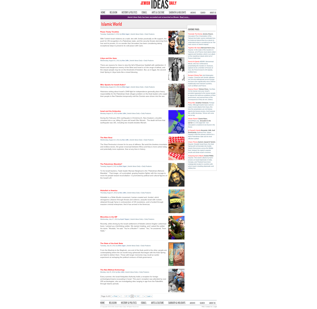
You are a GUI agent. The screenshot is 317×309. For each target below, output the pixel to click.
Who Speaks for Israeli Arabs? (113, 85)
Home (103, 12)
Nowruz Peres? (193, 89)
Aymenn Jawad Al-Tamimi (206, 142)
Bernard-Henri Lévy (207, 48)
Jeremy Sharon (208, 34)
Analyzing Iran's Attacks (196, 156)
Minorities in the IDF (108, 217)
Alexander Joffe (206, 130)
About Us (213, 12)
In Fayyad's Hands (194, 130)
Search (202, 12)
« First (114, 296)
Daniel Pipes (202, 119)
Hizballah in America (108, 190)
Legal (215, 306)
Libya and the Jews (108, 58)
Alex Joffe (125, 60)
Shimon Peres (203, 89)
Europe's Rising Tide (195, 75)
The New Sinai (106, 138)
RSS (203, 306)
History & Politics (129, 12)
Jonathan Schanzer (201, 103)
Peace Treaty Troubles (109, 32)
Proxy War (191, 103)
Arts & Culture (158, 12)
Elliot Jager (125, 34)
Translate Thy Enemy (195, 34)
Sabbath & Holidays (177, 12)
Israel (144, 12)
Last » (149, 296)
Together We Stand (194, 48)
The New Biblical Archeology (112, 270)
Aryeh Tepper (124, 219)
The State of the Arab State (111, 243)
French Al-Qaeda (193, 61)
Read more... (185, 17)
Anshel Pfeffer (208, 156)
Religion (113, 12)
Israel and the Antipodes (110, 111)
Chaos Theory (193, 142)
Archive (193, 12)
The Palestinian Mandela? (111, 164)
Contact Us (209, 306)
